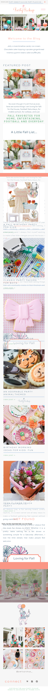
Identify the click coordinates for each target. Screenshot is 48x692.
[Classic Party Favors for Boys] (24, 257)
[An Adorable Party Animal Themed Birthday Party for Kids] (24, 369)
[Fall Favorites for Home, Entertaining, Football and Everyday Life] (24, 91)
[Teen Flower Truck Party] (24, 480)
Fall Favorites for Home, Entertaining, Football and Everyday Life (24, 120)
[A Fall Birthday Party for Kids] (24, 202)
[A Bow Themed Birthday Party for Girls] (24, 313)
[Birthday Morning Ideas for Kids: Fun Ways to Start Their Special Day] (24, 425)
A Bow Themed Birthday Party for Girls (18, 338)
